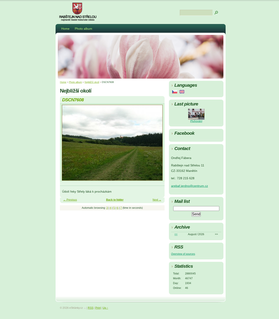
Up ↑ (105, 307)
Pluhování (196, 121)
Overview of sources (183, 253)
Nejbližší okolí (92, 82)
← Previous (70, 199)
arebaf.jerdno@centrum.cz (189, 186)
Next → (157, 199)
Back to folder (115, 199)
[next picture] (157, 145)
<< (175, 234)
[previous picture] (67, 145)
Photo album (83, 28)
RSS (90, 307)
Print (98, 307)
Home (65, 28)
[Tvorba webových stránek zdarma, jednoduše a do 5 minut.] (85, 308)
